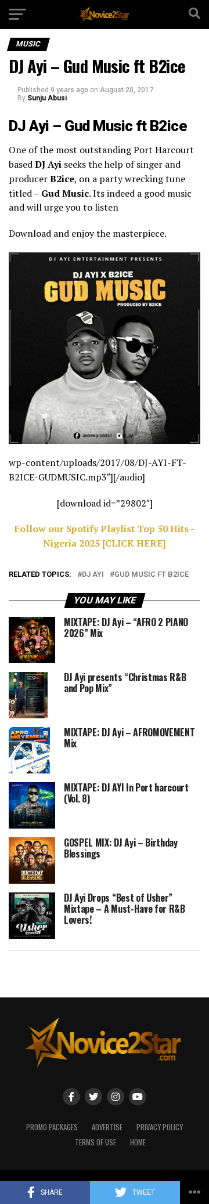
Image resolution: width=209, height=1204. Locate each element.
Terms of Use (95, 1142)
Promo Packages (52, 1127)
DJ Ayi (93, 575)
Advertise (107, 1127)
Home (138, 1142)
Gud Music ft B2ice (151, 575)
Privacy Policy (159, 1127)
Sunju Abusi (47, 98)
